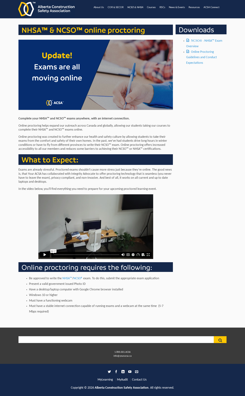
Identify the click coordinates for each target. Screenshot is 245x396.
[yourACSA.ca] (46, 9)
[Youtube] (129, 372)
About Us (99, 7)
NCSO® (78, 278)
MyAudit (122, 379)
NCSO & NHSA (135, 7)
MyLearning (105, 379)
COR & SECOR (116, 7)
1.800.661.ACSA (122, 352)
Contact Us (139, 379)
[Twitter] (109, 372)
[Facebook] (116, 372)
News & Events (177, 7)
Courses (151, 7)
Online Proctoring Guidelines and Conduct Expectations (201, 57)
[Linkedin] (122, 372)
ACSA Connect (212, 7)
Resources (194, 7)
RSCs (162, 7)
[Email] (136, 372)
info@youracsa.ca (123, 356)
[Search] (220, 339)
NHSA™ (67, 278)
